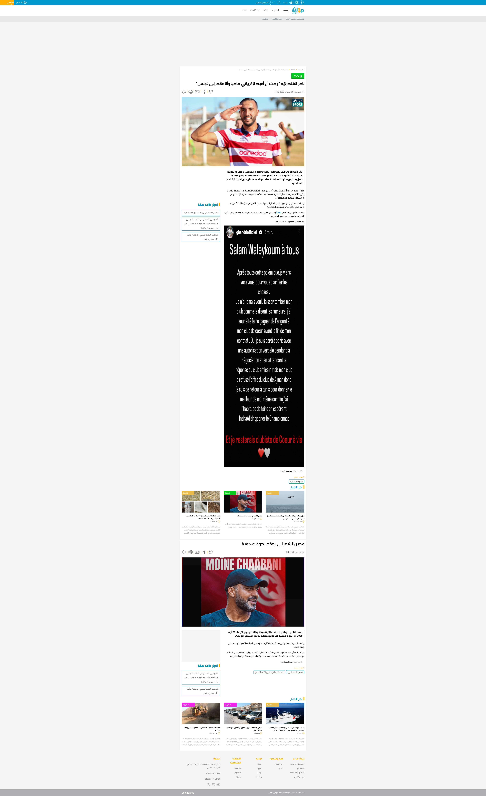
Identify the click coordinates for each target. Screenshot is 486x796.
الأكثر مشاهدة (277, 19)
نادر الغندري (296, 481)
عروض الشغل (299, 776)
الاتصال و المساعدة (297, 772)
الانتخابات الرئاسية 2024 (295, 19)
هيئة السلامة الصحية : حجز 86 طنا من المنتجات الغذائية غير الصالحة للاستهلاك (203, 517)
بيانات (244, 10)
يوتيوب (238, 776)
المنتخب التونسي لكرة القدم (269, 672)
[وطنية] (201, 501)
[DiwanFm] (298, 10)
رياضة (265, 10)
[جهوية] (201, 713)
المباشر (259, 764)
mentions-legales (297, 764)
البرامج (260, 772)
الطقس (265, 19)
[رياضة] (243, 501)
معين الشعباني (295, 672)
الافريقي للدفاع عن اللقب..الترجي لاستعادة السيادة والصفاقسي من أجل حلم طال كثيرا (201, 224)
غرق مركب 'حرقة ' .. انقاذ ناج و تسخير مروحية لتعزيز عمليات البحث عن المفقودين (285, 517)
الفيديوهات (279, 764)
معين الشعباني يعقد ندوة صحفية (201, 212)
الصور (281, 768)
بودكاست (255, 10)
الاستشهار (300, 768)
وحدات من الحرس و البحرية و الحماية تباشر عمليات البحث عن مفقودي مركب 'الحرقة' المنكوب (286, 729)
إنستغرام (238, 772)
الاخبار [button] (276, 10)
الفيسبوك (237, 768)
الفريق (259, 768)
